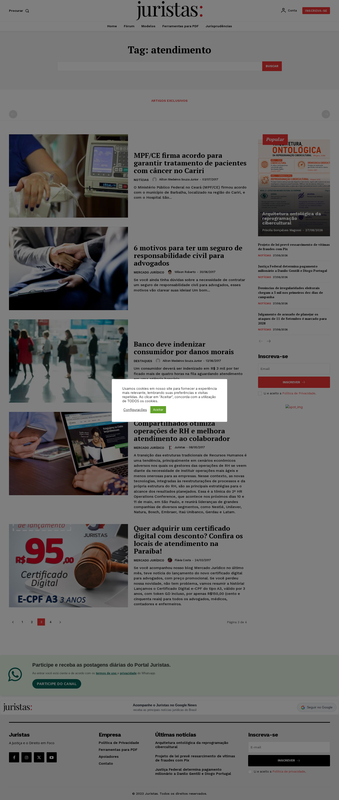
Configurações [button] (135, 410)
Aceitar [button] (158, 409)
